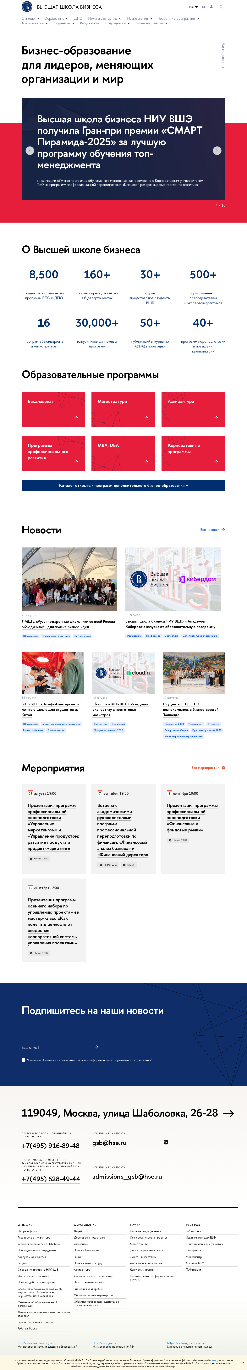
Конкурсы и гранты (142, 1269)
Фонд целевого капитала (33, 1276)
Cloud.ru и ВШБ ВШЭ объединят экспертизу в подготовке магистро (120, 709)
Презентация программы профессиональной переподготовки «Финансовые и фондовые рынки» (192, 817)
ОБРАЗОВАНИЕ (85, 1225)
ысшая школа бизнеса (69, 6)
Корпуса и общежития (32, 1257)
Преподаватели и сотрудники (37, 1250)
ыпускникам (90, 23)
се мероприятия (205, 767)
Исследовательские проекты (148, 1237)
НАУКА (135, 1225)
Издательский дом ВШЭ (201, 1237)
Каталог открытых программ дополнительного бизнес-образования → (123, 485)
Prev (29, 150)
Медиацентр (194, 1257)
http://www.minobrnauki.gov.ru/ (37, 1343)
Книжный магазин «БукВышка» (204, 1244)
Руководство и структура (34, 1237)
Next (217, 150)
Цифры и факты (27, 1231)
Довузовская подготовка (90, 1237)
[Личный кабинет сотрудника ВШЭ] (211, 7)
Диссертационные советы (146, 1250)
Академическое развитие (146, 1263)
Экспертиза (100, 724)
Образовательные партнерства (93, 1295)
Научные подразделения (145, 1231)
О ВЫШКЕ (25, 1225)
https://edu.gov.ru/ (105, 1343)
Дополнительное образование (93, 1276)
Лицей (78, 1231)
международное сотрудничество (61, 724)
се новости (209, 529)
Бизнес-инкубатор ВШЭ (88, 1289)
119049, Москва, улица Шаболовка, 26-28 (120, 1113)
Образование (30, 636)
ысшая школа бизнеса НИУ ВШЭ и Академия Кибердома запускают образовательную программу (170, 623)
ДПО (78, 18)
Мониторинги (139, 1244)
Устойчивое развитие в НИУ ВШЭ (39, 1244)
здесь (214, 1360)
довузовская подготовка (56, 636)
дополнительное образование (200, 635)
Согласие (49, 1060)
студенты (213, 724)
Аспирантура (82, 1269)
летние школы (82, 636)
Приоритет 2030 (174, 724)
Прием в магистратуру (88, 1263)
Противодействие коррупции (36, 1282)
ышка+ (78, 1257)
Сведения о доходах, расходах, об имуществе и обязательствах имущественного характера (40, 1292)
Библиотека (193, 1231)
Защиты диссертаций (143, 1257)
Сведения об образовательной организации (37, 1303)
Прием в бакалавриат (87, 1250)
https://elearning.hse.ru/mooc (186, 1343)
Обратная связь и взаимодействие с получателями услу (96, 1303)
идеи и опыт (196, 724)
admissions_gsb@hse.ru (127, 1176)
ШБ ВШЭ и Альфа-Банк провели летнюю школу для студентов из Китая (50, 709)
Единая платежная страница (35, 1322)
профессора (153, 635)
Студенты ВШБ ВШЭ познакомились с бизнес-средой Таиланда (190, 709)
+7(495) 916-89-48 (51, 1145)
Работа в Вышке (27, 1328)
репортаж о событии (176, 730)
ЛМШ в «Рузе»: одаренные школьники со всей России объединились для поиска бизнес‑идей (68, 624)
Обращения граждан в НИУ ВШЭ (38, 1269)
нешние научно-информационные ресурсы (152, 1277)
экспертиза (171, 635)
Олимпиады (81, 1244)
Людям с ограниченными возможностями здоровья (44, 1313)
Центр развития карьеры (89, 1282)
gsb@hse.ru (109, 1142)
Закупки (23, 1263)
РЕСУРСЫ (193, 1225)
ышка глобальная (33, 730)
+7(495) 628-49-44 (51, 1178)
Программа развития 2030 (108, 730)
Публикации (193, 1269)
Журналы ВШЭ (195, 1263)
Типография (193, 1250)
